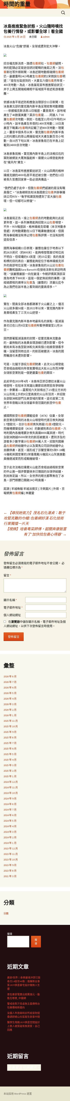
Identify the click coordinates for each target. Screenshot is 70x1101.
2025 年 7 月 (10, 743)
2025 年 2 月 (10, 770)
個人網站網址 (12, 615)
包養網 (36, 63)
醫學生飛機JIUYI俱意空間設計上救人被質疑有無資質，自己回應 (23, 1026)
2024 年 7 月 (10, 809)
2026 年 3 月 (10, 704)
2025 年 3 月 (10, 765)
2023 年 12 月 (11, 848)
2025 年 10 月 (11, 726)
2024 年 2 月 (10, 837)
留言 (7, 575)
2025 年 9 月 (10, 732)
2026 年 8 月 (10, 676)
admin (46, 36)
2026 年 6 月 (10, 687)
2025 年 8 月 (10, 737)
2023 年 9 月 (10, 865)
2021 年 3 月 (10, 876)
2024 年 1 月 (10, 842)
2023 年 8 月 (10, 870)
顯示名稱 (10, 600)
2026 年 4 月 (10, 698)
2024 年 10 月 (11, 793)
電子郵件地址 (13, 607)
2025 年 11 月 (11, 720)
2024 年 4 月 (10, 826)
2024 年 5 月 (10, 820)
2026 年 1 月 (10, 715)
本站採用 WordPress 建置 (18, 1093)
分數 (6, 913)
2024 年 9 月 (10, 798)
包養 (59, 76)
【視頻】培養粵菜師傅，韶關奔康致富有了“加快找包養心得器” (35, 531)
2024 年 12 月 (11, 781)
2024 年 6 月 (10, 815)
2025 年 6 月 (10, 748)
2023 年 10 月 (11, 859)
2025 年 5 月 (10, 754)
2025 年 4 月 (10, 759)
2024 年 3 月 (10, 831)
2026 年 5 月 (10, 693)
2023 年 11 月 (11, 854)
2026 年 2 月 (10, 709)
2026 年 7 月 (10, 682)
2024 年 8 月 (10, 804)
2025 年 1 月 (10, 776)
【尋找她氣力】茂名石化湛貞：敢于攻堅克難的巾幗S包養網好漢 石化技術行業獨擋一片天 (34, 518)
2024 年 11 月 (11, 787)
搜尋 (9, 933)
